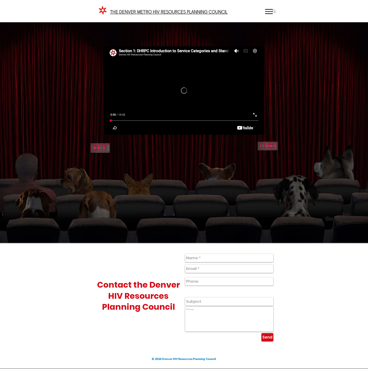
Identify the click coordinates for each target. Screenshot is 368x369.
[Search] (274, 11)
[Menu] (269, 11)
